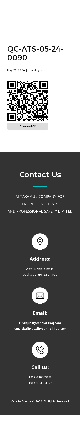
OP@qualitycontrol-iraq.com (40, 323)
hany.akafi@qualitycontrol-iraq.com (40, 329)
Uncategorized (38, 70)
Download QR (28, 126)
